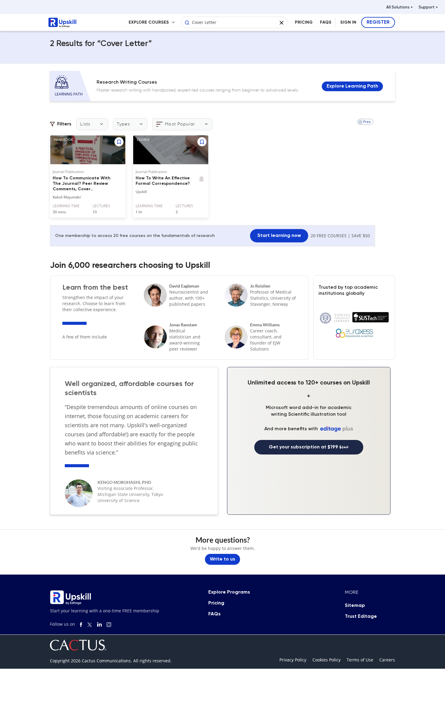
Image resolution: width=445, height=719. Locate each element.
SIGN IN (348, 22)
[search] (187, 21)
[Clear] (281, 21)
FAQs (214, 614)
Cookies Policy (326, 660)
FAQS (325, 22)
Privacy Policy (292, 660)
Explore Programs (229, 592)
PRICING (304, 22)
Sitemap (355, 605)
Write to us (222, 559)
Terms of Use (360, 660)
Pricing (216, 603)
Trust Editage (361, 616)
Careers (387, 660)
